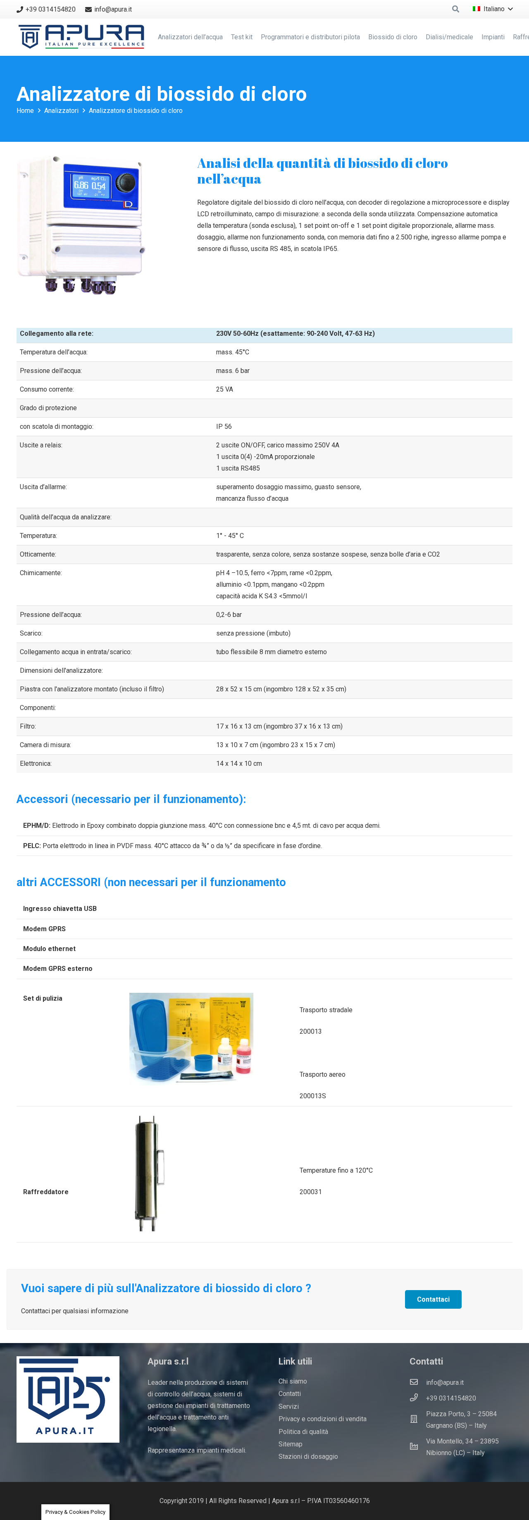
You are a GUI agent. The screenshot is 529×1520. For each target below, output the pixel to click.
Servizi (289, 1406)
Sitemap (291, 1444)
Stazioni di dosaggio (308, 1456)
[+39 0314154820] (418, 1398)
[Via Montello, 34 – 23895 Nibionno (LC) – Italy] (418, 1447)
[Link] (83, 37)
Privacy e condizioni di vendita (323, 1419)
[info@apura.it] (418, 1383)
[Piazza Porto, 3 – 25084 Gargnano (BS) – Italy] (418, 1420)
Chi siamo (293, 1381)
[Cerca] (455, 9)
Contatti (290, 1394)
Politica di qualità (303, 1432)
